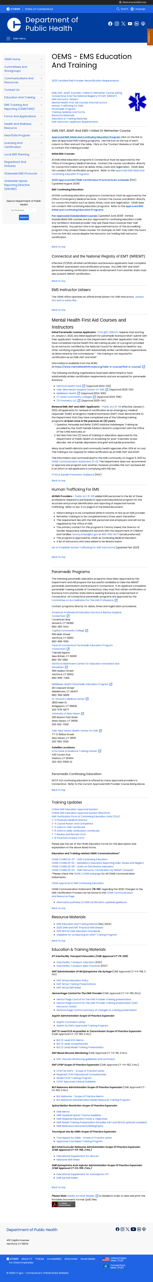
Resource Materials (63, 115)
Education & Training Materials (69, 118)
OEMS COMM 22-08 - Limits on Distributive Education (82, 866)
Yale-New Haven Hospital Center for (80, 389)
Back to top (58, 246)
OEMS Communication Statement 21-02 (75, 461)
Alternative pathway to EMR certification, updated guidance (91, 902)
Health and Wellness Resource (17, 126)
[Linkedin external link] (139, 1229)
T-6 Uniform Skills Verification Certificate (76, 830)
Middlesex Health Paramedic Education (80, 684)
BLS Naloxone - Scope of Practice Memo (80, 1096)
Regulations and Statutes (15, 164)
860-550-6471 (110, 534)
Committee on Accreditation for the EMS (83, 600)
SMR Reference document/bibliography (79, 1126)
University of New (66, 713)
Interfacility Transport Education (75, 962)
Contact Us (11, 90)
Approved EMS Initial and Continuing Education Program (86, 137)
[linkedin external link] (136, 24)
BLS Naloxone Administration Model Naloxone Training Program (93, 1100)
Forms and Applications (20, 116)
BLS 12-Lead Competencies (72, 1043)
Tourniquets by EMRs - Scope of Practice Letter (84, 1137)
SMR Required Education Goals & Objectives (81, 1119)
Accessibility (54, 1259)
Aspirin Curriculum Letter (71, 1022)
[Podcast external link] (143, 24)
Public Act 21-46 (111, 406)
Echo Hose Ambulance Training (75, 751)
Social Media (88, 1259)
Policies (39, 1259)
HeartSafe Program (17, 135)
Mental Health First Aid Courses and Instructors (79, 102)
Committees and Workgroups (15, 69)
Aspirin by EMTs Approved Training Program (82, 1025)
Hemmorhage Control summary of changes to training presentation (96, 1010)
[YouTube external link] (134, 1229)
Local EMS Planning (16, 154)
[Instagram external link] (117, 24)
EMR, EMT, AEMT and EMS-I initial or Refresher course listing (87, 93)
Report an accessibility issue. (134, 2)
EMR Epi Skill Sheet (67, 1178)
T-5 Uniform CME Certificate (68, 827)
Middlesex (66, 393)
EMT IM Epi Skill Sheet (68, 987)
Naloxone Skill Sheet (68, 1159)
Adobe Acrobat (81, 1196)
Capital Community (68, 630)
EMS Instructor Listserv (65, 99)
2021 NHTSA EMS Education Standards (78, 931)
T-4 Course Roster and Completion (72, 823)
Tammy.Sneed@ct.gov (84, 534)
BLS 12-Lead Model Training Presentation (80, 1047)
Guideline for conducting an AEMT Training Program (86, 934)
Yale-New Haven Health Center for (75, 730)
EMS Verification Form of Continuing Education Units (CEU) (86, 816)
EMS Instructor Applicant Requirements (75, 121)
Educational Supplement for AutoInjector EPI (82, 1174)
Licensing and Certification (13, 145)
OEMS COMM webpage (87, 873)
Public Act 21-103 (84, 496)
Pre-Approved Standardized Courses (75, 215)
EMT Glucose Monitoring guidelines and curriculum (85, 1059)
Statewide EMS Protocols (20, 173)
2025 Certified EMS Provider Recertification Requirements (85, 80)
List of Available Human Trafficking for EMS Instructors (83, 547)
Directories (71, 1259)
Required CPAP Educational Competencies (81, 1074)
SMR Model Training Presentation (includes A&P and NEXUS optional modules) (101, 1122)
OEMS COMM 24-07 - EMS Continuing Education (80, 859)
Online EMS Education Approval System (75, 809)
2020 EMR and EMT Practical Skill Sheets (79, 927)
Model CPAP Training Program (74, 1078)
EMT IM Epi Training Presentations (76, 984)
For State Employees (21, 1262)
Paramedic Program (64, 109)
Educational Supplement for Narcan (77, 1156)
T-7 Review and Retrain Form (69, 834)
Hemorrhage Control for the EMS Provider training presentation (93, 999)
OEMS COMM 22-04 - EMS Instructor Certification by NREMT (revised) (92, 870)
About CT (26, 1259)
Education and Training (19, 97)
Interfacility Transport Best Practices (78, 966)
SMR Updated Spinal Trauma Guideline (78, 1115)
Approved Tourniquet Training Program (79, 1141)
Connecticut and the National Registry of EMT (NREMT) (84, 96)
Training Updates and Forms (68, 112)
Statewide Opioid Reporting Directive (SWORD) (17, 185)
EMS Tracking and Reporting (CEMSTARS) (19, 107)
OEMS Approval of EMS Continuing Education (78, 883)
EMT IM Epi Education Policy (72, 980)
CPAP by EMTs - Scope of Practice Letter (80, 1071)
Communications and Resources (18, 80)
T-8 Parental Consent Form (68, 838)
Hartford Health (69, 386)
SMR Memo (62, 1111)
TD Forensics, (66, 400)
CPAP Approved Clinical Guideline (76, 1081)
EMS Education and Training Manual (77, 924)
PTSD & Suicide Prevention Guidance (73, 474)
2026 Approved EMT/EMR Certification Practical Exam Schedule (90, 180)
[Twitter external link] (123, 24)
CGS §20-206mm (108, 332)
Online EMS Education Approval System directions (81, 813)
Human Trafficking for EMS (67, 105)
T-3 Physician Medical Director (70, 820)
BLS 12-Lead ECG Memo (70, 1040)
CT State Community (74, 397)
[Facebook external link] (110, 24)
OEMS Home (12, 59)
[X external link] (128, 1229)
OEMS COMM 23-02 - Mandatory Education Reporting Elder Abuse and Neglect (98, 863)
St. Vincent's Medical (68, 699)
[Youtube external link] (130, 24)
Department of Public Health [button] (45, 38)
